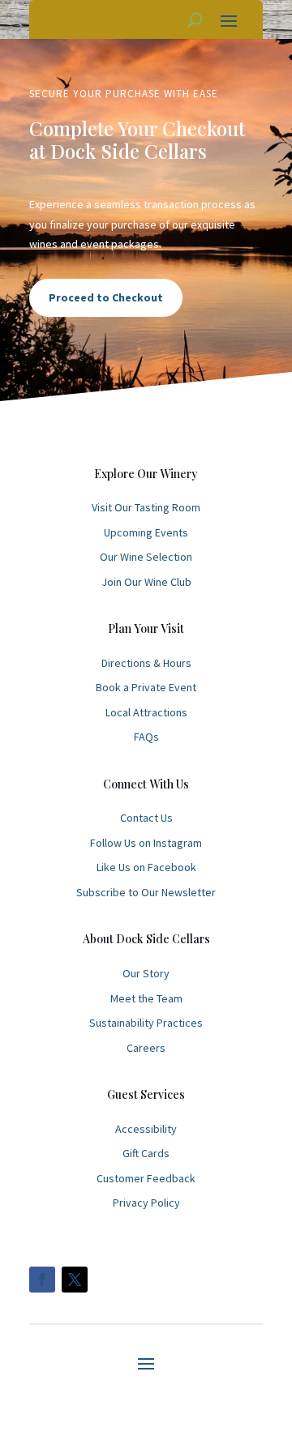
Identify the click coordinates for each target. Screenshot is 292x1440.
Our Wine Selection (146, 556)
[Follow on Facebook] (42, 1280)
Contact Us (146, 817)
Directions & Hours (146, 663)
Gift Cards (146, 1153)
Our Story (146, 973)
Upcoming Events (146, 532)
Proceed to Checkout (106, 297)
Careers (146, 1047)
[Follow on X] (75, 1280)
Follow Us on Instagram (146, 842)
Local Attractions (146, 712)
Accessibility (146, 1129)
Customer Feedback (146, 1178)
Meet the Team (146, 998)
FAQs (146, 736)
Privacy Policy (146, 1202)
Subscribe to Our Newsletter (146, 892)
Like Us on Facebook (146, 867)
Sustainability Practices (146, 1022)
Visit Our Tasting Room (146, 507)
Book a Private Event (146, 687)
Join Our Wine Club (146, 582)
